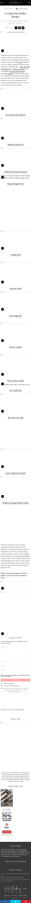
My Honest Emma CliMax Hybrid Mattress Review (13, 877)
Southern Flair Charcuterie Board (15, 172)
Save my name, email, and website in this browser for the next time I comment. (15, 676)
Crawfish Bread (15, 254)
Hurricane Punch (15, 288)
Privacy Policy (23, 895)
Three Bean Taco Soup (15, 417)
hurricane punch (19, 69)
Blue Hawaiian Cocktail (15, 380)
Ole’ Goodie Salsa (15, 390)
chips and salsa (24, 67)
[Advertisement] (15, 210)
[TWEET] (15, 901)
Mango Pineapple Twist (15, 183)
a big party (10, 73)
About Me (6, 895)
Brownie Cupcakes (15, 347)
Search (29, 3)
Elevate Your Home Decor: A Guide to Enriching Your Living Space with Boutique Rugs (15, 880)
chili (20, 62)
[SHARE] (5, 901)
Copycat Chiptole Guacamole (15, 473)
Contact (14, 895)
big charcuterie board (17, 71)
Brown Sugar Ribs (15, 315)
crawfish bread (5, 69)
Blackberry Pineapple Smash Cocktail (15, 503)
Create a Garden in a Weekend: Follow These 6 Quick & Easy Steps (15, 874)
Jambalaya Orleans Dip (15, 144)
